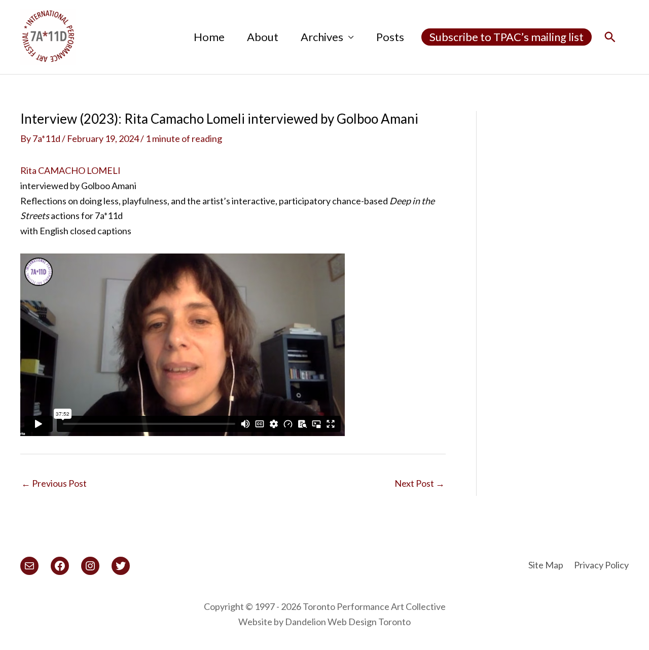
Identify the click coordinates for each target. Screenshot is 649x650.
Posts (390, 37)
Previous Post (54, 483)
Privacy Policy (601, 564)
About (262, 37)
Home (209, 37)
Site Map (545, 564)
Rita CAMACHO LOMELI (70, 170)
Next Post (419, 483)
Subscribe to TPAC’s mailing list (506, 37)
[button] (610, 37)
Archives (322, 37)
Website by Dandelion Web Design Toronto (324, 621)
